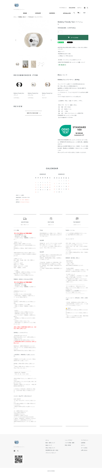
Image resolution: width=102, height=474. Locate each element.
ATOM (69, 445)
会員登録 (83, 442)
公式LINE (76, 290)
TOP (84, 13)
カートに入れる (74, 37)
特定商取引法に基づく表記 (52, 450)
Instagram (68, 290)
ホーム (15, 16)
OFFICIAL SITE (67, 13)
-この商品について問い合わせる (65, 56)
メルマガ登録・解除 (69, 442)
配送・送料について (50, 442)
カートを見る (84, 447)
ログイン (79, 7)
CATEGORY (38, 13)
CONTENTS (52, 13)
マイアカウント (63, 7)
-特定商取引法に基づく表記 (64, 53)
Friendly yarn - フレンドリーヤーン (35, 16)
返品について (49, 445)
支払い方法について (50, 447)
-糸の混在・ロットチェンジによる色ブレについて (69, 59)
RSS (66, 445)
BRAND (25, 13)
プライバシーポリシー (51, 452)
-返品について (61, 51)
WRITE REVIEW (32, 113)
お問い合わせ (84, 450)
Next (51, 40)
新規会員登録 (72, 7)
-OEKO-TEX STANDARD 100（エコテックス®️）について (71, 62)
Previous (16, 40)
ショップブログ (68, 440)
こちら (25, 252)
